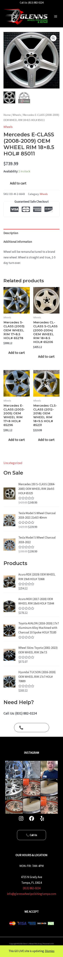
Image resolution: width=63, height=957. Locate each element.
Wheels (17, 115)
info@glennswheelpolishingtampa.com (31, 894)
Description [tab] (11, 233)
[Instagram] (21, 818)
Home (7, 115)
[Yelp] (42, 818)
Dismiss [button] (49, 951)
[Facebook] (31, 818)
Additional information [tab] (18, 242)
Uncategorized (13, 463)
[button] (53, 38)
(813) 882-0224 (31, 888)
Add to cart (18, 183)
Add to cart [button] (16, 352)
